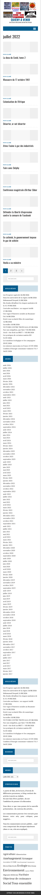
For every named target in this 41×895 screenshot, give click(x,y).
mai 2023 (6, 470)
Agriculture (9, 854)
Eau (10, 865)
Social (7, 883)
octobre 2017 (8, 650)
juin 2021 (6, 531)
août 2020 (7, 558)
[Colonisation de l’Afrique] (20, 95)
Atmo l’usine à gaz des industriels (18, 146)
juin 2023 (6, 467)
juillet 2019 (7, 593)
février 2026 (7, 381)
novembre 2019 (9, 582)
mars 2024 (7, 443)
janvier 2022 (7, 513)
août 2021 (7, 526)
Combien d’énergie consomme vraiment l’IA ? (20, 348)
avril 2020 (7, 569)
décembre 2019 (9, 580)
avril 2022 (7, 505)
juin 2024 (6, 435)
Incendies (6, 324)
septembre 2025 (9, 395)
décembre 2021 (9, 515)
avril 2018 (7, 633)
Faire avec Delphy (11, 168)
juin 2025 (6, 403)
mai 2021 (6, 534)
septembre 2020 (9, 556)
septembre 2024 (9, 427)
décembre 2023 (9, 451)
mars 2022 (7, 507)
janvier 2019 (7, 609)
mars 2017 (7, 668)
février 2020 (7, 574)
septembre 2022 (9, 491)
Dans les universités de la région (15, 297)
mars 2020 (7, 572)
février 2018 (7, 639)
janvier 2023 (7, 481)
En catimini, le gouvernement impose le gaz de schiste (19, 238)
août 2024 (7, 430)
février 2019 (7, 607)
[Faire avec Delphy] (20, 161)
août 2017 (7, 655)
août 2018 (7, 623)
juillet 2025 (7, 400)
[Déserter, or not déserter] (20, 117)
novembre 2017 (9, 647)
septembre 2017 (9, 652)
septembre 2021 (9, 523)
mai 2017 (6, 663)
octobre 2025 (8, 392)
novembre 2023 (9, 454)
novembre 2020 (9, 550)
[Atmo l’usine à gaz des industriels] (20, 139)
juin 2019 (6, 596)
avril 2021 (7, 537)
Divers (5, 866)
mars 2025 (7, 411)
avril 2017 (7, 666)
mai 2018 (6, 631)
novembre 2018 (9, 615)
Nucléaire (24, 874)
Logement (27, 871)
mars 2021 (7, 540)
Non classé (7, 54)
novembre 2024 (9, 422)
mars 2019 (7, 604)
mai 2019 (6, 599)
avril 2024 (7, 440)
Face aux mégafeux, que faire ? (14, 330)
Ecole (14, 866)
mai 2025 (6, 405)
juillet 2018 (7, 625)
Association (6, 862)
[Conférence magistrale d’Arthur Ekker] (20, 183)
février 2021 (7, 542)
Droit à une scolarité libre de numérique (18, 319)
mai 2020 (6, 566)
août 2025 (7, 397)
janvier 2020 (7, 577)
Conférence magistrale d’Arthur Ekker (20, 190)
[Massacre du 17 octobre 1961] (20, 73)
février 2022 (7, 510)
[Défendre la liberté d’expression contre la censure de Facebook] (20, 205)
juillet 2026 (7, 368)
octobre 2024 (8, 424)
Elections (32, 866)
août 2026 (7, 365)
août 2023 (7, 462)
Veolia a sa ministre (12, 263)
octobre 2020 (8, 553)
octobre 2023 (8, 456)
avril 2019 (7, 601)
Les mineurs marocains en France (15, 346)
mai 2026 (6, 373)
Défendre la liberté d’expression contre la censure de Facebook (17, 213)
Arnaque (27, 858)
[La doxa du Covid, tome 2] (20, 51)
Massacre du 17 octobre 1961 (16, 79)
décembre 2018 (9, 612)
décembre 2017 (9, 644)
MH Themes (31, 893)
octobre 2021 (8, 521)
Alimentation (21, 854)
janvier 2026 (7, 384)
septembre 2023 (9, 459)
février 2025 (7, 413)
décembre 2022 (9, 483)
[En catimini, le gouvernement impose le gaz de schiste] (20, 231)
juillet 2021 (7, 529)
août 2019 (7, 591)
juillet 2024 (7, 432)
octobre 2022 (8, 489)
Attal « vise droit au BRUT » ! (14, 332)
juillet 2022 (7, 497)
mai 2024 (6, 438)
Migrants (6, 875)
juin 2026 (6, 370)
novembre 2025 (9, 389)
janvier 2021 (7, 545)
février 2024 (7, 446)
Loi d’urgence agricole (11, 295)
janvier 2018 (7, 641)
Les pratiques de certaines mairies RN (17, 335)
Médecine (14, 875)
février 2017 (7, 671)
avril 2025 (7, 408)
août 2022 (7, 494)
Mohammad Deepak (10, 300)
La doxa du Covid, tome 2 (14, 57)
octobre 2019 (8, 585)
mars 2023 (7, 475)
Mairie (32, 871)
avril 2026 (7, 376)
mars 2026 (7, 379)
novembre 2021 (9, 518)
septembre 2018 (9, 620)
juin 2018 (6, 628)
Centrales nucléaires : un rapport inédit (18, 308)
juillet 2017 (7, 658)
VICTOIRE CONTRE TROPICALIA (16, 327)
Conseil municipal (21, 862)
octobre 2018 (8, 617)
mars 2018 (7, 636)
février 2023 (7, 478)
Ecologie (22, 865)
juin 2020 (6, 564)
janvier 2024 (7, 448)
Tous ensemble (22, 883)
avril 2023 (7, 472)
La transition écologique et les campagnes (19, 340)
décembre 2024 (9, 419)
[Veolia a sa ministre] (20, 256)
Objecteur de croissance (17, 878)
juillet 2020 (7, 561)
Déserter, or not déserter (14, 124)
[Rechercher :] (20, 278)
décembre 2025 (9, 387)
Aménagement (12, 858)
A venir (13, 862)
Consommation (30, 862)
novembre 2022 (9, 486)
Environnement (13, 870)
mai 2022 (6, 502)
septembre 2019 (9, 588)
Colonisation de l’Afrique (14, 101)
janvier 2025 (7, 416)
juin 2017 (6, 660)
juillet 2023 (7, 464)
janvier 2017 (7, 674)
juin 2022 (6, 499)
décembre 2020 (9, 548)
